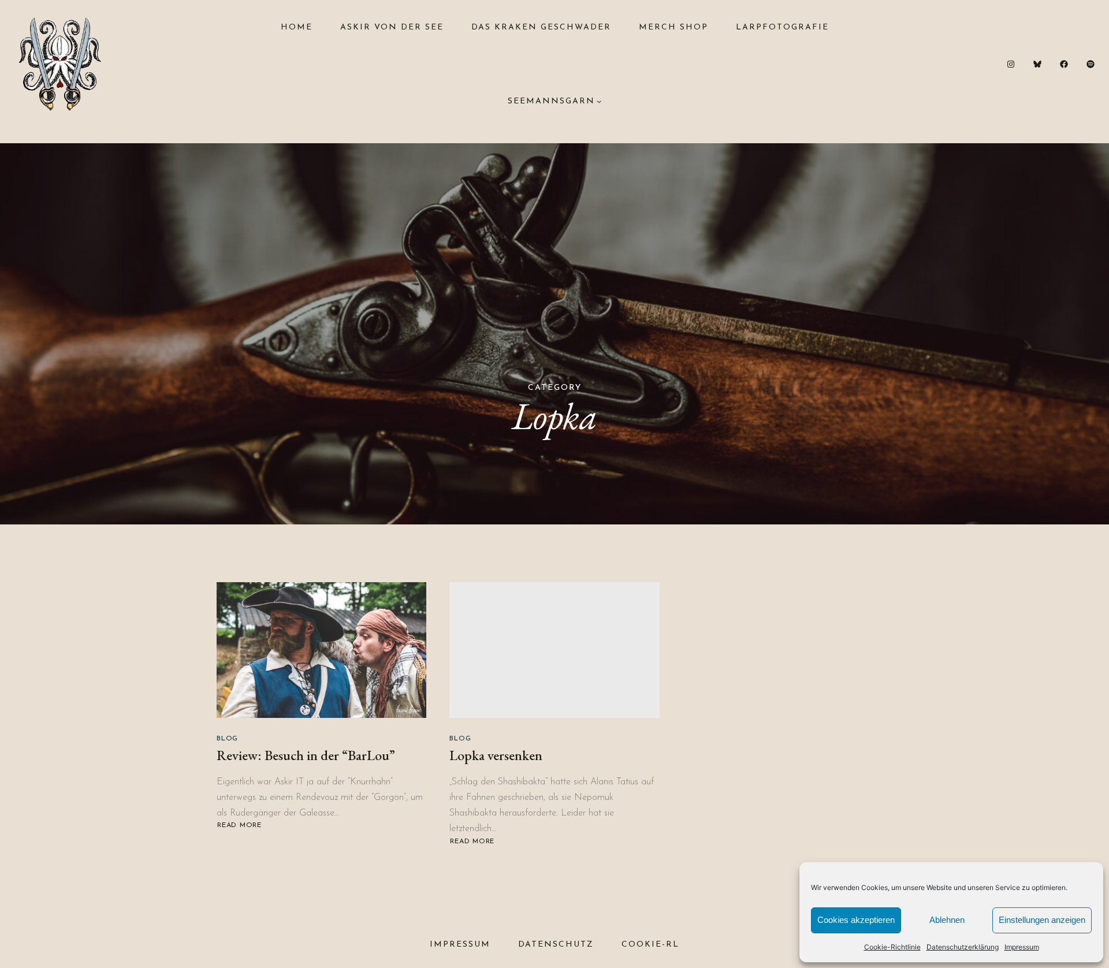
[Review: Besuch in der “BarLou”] (321, 650)
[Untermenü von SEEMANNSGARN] (599, 101)
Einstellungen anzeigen (1042, 920)
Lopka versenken (495, 755)
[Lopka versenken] (554, 650)
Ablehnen (947, 920)
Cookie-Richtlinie (892, 947)
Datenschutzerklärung (962, 947)
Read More (239, 825)
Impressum (1021, 947)
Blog (227, 738)
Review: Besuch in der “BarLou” (306, 755)
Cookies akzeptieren (856, 920)
